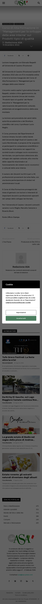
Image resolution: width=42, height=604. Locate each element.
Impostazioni (21, 312)
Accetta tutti (21, 318)
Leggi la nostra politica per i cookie (18, 302)
